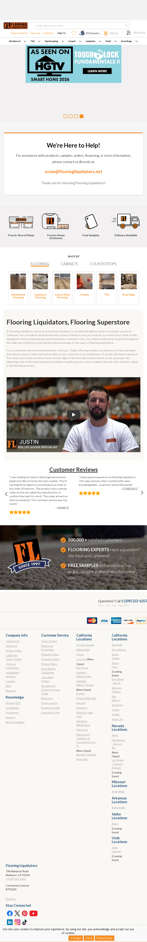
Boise (115, 823)
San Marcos (116, 698)
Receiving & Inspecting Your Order (50, 689)
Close (89, 938)
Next (139, 495)
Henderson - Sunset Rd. (118, 743)
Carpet (72, 41)
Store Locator (49, 703)
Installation (12, 707)
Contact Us (48, 33)
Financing (35, 33)
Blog (8, 685)
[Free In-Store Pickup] (22, 219)
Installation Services (12, 674)
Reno (115, 735)
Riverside (81, 759)
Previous (8, 495)
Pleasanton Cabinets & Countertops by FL (86, 740)
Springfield (118, 791)
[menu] (73, 41)
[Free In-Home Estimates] (57, 219)
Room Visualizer (19, 33)
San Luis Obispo (117, 689)
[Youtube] (33, 913)
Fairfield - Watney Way (83, 674)
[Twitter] (17, 913)
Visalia (115, 714)
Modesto (81, 707)
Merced (81, 703)
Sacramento (119, 649)
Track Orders (49, 641)
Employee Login (50, 707)
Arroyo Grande (85, 644)
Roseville (117, 644)
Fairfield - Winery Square (85, 683)
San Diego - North (118, 681)
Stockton (117, 705)
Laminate (90, 41)
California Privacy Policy (14, 657)
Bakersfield (83, 649)
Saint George (116, 849)
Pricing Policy (49, 664)
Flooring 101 (13, 703)
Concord (81, 659)
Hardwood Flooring (18, 296)
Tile (32, 41)
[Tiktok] (25, 922)
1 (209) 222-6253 (134, 601)
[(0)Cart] (103, 33)
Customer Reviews (73, 469)
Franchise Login (50, 712)
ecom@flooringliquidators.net (73, 171)
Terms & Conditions (12, 665)
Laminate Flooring (40, 296)
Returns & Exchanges (47, 647)
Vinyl (108, 41)
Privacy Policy (14, 650)
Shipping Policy (50, 654)
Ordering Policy (50, 659)
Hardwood (14, 41)
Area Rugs (126, 41)
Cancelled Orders (47, 679)
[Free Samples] (91, 219)
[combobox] (81, 25)
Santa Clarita (116, 656)
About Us (11, 645)
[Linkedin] (9, 922)
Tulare (115, 709)
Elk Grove (82, 667)
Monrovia (81, 729)
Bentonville (118, 807)
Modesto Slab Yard (84, 714)
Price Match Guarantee (48, 670)
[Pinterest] (25, 913)
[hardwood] (18, 281)
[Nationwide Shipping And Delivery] (126, 219)
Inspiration (12, 712)
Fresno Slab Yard (86, 698)
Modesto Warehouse (83, 723)
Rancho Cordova (86, 754)
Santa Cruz (115, 664)
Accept (77, 938)
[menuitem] (17, 41)
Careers (10, 681)
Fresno (80, 693)
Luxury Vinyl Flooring (62, 296)
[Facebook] (9, 913)
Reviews (11, 690)
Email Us (11, 898)
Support (11, 717)
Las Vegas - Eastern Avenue (118, 763)
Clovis (80, 654)
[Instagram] (17, 922)
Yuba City (117, 719)
